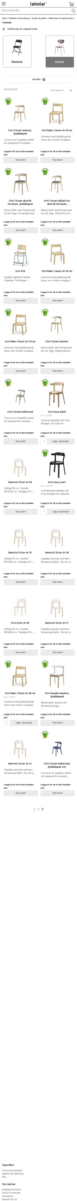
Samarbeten (7, 1196)
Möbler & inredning (19, 18)
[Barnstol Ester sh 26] (57, 535)
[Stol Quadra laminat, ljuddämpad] (57, 676)
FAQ (4, 1177)
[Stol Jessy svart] (57, 465)
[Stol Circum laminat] (57, 324)
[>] (43, 809)
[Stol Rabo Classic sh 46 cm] (20, 676)
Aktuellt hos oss (9, 1199)
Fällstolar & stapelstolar (61, 18)
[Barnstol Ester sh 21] (20, 746)
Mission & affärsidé (11, 1193)
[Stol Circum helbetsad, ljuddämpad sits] (57, 746)
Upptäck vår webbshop (12, 1174)
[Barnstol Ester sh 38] (20, 465)
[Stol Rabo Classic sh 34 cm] (20, 324)
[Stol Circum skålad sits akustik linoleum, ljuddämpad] (57, 183)
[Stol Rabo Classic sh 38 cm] (57, 113)
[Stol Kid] (20, 254)
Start (4, 18)
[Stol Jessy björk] (57, 394)
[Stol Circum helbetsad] (20, 394)
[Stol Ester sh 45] (20, 605)
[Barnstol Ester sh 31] (57, 605)
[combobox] (38, 10)
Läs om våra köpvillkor (12, 1171)
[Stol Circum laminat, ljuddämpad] (20, 113)
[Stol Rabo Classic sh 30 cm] (57, 254)
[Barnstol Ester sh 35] (20, 535)
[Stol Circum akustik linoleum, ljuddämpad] (20, 183)
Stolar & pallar (39, 18)
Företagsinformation (11, 1190)
